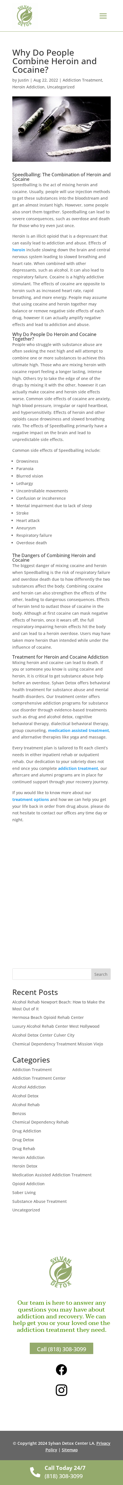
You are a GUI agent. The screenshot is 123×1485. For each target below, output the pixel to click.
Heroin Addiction (28, 87)
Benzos (19, 1113)
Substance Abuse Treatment (39, 1201)
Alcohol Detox (25, 1095)
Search (101, 974)
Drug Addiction (26, 1131)
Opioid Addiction (28, 1183)
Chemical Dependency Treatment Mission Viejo (57, 1044)
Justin (23, 80)
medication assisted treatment (78, 730)
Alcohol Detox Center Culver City (43, 1035)
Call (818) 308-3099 (61, 1349)
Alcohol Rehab (26, 1104)
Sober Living (24, 1192)
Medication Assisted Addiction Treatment (52, 1175)
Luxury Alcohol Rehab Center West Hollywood (56, 1026)
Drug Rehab (23, 1148)
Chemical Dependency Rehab (40, 1122)
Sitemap (70, 1449)
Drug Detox (23, 1139)
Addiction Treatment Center (39, 1078)
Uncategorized (61, 87)
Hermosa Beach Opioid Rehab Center (48, 1017)
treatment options (30, 799)
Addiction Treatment (82, 80)
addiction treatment (78, 768)
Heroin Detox (24, 1166)
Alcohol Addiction (29, 1087)
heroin (18, 249)
